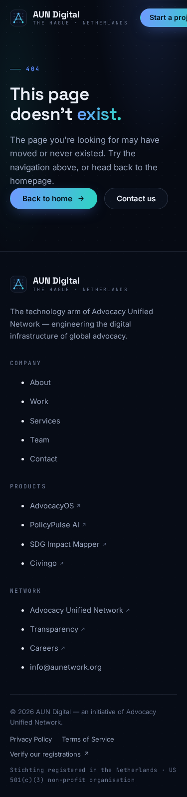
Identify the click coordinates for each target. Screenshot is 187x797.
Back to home (47, 198)
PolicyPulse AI (58, 524)
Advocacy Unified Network (80, 610)
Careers (48, 648)
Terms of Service (88, 739)
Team (39, 439)
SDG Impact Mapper (68, 544)
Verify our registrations (50, 754)
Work (39, 401)
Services (45, 420)
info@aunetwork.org (66, 667)
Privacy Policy (31, 739)
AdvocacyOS (55, 505)
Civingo (47, 563)
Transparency (58, 629)
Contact (43, 458)
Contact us (136, 198)
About (40, 382)
